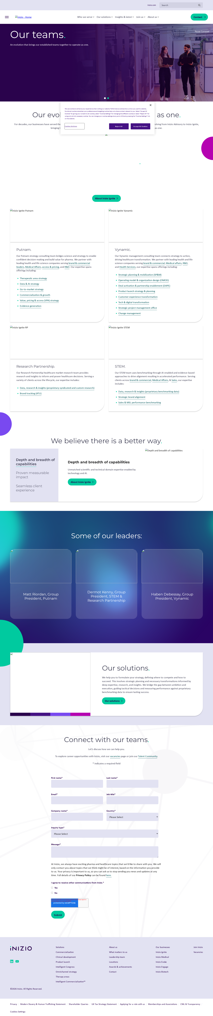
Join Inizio (198, 947)
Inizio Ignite (161, 952)
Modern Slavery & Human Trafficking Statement (42, 1004)
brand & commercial (154, 263)
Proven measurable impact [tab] (32, 475)
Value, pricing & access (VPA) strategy (39, 300)
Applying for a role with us (132, 1004)
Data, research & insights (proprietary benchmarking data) (148, 391)
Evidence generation (30, 306)
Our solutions (104, 17)
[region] (107, 118)
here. (109, 875)
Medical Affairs (33, 267)
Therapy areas (62, 976)
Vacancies (198, 952)
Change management (129, 313)
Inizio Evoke (161, 961)
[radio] (104, 888)
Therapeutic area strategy (33, 278)
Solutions (60, 947)
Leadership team (117, 956)
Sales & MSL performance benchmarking (139, 402)
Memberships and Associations (162, 1004)
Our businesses (163, 947)
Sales (174, 380)
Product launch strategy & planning (136, 291)
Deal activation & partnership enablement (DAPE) (144, 285)
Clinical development (66, 956)
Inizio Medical (162, 956)
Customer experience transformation (138, 297)
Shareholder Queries (78, 1004)
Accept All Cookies (140, 126)
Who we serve (84, 17)
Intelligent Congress (65, 966)
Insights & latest (123, 17)
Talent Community (147, 756)
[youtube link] (17, 962)
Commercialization (65, 952)
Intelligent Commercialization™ (70, 981)
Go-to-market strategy (31, 289)
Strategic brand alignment (131, 397)
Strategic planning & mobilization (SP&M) (139, 274)
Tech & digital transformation (133, 302)
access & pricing (50, 267)
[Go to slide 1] (105, 98)
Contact (198, 17)
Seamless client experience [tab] (29, 488)
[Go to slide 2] (108, 98)
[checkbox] (104, 890)
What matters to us (118, 952)
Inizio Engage (162, 966)
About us (152, 17)
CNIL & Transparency (190, 1004)
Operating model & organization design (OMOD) (143, 280)
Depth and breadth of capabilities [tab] (35, 462)
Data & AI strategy (29, 284)
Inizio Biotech (162, 971)
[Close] (150, 105)
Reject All (119, 126)
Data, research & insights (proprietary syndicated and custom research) (57, 388)
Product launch (63, 961)
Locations (113, 961)
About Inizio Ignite (105, 198)
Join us (139, 17)
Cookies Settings (71, 126)
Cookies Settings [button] (17, 1011)
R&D (67, 267)
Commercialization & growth (35, 295)
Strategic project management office (137, 308)
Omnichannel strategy (66, 971)
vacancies (115, 756)
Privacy (13, 1004)
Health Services (127, 267)
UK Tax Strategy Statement (104, 1004)
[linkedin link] (11, 962)
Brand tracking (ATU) (30, 393)
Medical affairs (174, 263)
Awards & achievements (120, 966)
